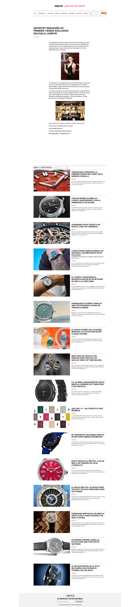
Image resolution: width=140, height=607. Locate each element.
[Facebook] (69, 595)
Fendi (59, 88)
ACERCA (85, 13)
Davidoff (54, 42)
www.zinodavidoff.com (55, 128)
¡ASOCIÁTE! (79, 13)
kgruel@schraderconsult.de (63, 131)
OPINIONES (51, 13)
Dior (56, 88)
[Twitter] (67, 595)
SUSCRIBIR (71, 13)
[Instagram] (71, 595)
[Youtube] (73, 595)
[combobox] (61, 168)
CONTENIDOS (41, 13)
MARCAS (57, 13)
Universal (66, 96)
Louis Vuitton (85, 86)
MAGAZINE (64, 13)
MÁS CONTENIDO (43, 167)
